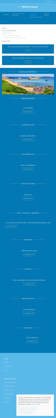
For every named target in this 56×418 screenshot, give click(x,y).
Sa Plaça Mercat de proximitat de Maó (28, 280)
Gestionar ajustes (26, 412)
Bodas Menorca (8, 366)
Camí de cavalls (46, 14)
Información (28, 85)
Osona (5, 370)
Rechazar (33, 408)
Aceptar (23, 408)
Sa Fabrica (6, 362)
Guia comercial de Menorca (18, 14)
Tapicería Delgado (28, 251)
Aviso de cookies (8, 394)
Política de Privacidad (9, 386)
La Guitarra (28, 108)
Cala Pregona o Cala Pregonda (28, 81)
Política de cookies (9, 390)
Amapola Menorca (28, 136)
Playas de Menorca (28, 71)
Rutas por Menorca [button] (33, 14)
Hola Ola (28, 195)
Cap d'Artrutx (28, 309)
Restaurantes (28, 98)
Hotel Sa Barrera (28, 165)
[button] (2, 21)
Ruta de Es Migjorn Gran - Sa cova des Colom (14, 37)
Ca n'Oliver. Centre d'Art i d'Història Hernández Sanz (28, 223)
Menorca (6, 14)
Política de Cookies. (35, 404)
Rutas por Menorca (7, 33)
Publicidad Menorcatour (10, 382)
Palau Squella (28, 337)
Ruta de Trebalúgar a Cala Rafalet (11, 35)
